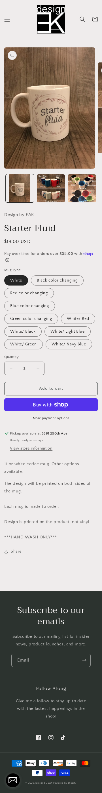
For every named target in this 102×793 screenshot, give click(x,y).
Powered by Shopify (64, 783)
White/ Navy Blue (69, 344)
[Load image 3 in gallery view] (82, 188)
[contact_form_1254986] (13, 780)
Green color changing (31, 318)
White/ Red (78, 318)
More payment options (51, 418)
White (16, 280)
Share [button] (16, 551)
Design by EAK (43, 783)
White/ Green (23, 344)
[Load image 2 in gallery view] (51, 188)
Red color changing (29, 293)
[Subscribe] (84, 660)
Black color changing (57, 280)
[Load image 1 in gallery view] (20, 188)
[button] (7, 19)
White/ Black (23, 331)
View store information (31, 448)
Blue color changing (29, 306)
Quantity (11, 357)
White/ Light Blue (67, 331)
